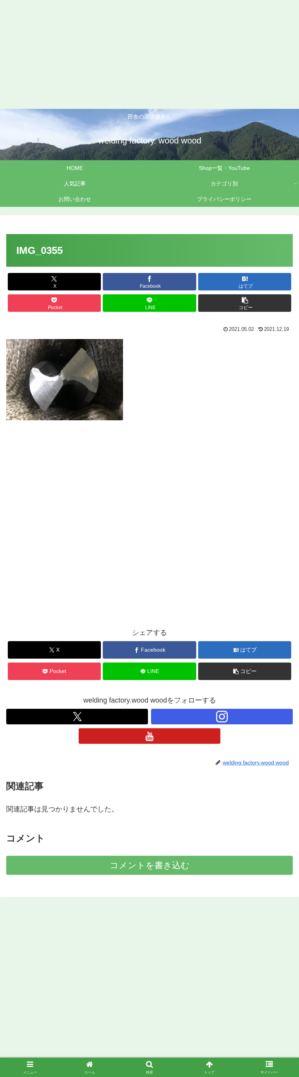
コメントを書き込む (150, 865)
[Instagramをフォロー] (222, 716)
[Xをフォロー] (77, 716)
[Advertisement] (149, 54)
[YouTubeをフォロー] (149, 736)
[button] (244, 303)
